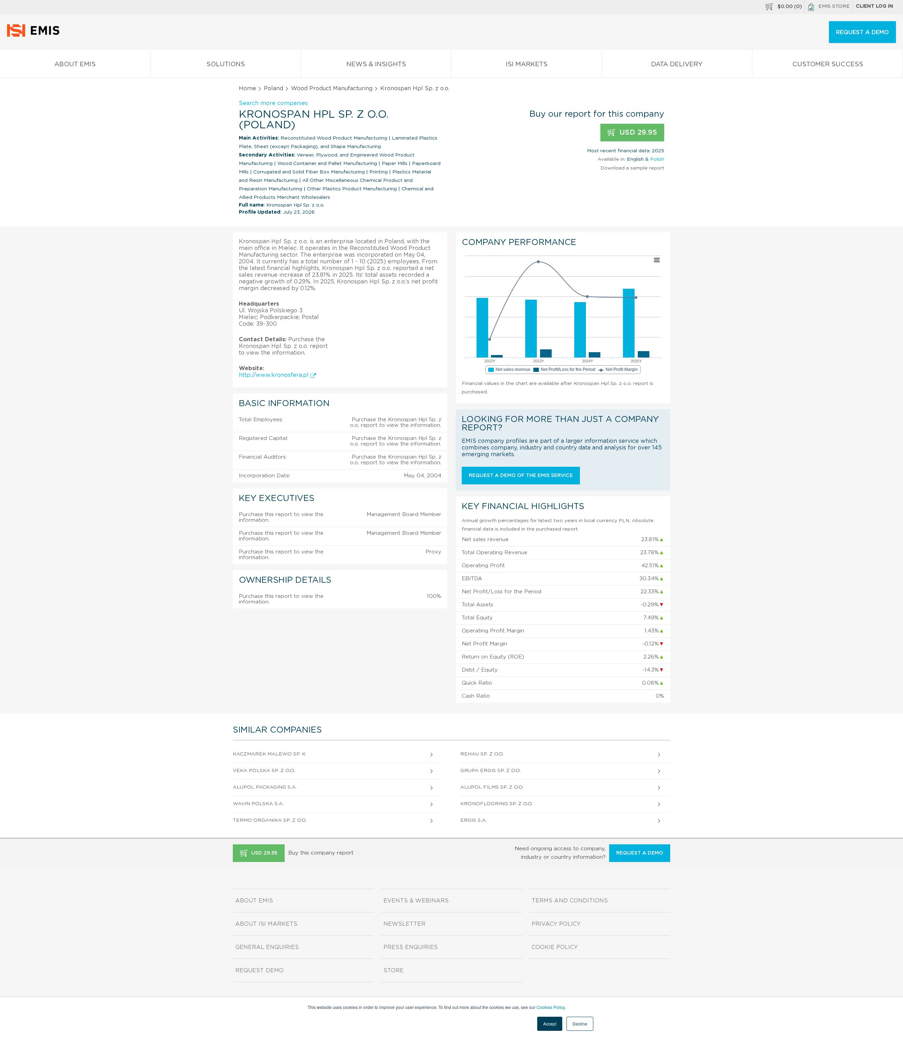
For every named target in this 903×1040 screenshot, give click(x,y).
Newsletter (404, 924)
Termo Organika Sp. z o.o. (270, 820)
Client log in (874, 6)
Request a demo (639, 853)
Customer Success (827, 64)
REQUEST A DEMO (862, 32)
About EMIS (75, 64)
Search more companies (273, 103)
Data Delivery (677, 64)
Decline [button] (579, 1024)
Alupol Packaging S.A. (265, 787)
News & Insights (376, 64)
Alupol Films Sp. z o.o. (491, 787)
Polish (657, 159)
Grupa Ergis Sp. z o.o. (490, 770)
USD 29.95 (637, 132)
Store (393, 970)
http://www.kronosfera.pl (274, 375)
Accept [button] (549, 1024)
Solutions (225, 64)
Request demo (259, 970)
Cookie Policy (555, 947)
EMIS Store (834, 6)
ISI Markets (526, 64)
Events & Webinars (416, 901)
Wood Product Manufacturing (331, 88)
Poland (273, 88)
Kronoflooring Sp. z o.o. (496, 803)
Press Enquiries (410, 947)
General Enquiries (267, 947)
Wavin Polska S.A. (258, 803)
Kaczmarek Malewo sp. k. (270, 754)
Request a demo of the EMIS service (521, 475)
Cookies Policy (551, 1007)
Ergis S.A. (473, 820)
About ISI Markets (266, 924)
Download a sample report (632, 168)
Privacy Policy (556, 924)
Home (247, 88)
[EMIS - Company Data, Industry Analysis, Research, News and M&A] (35, 35)
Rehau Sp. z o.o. (482, 754)
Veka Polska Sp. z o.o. (264, 770)
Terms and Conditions (570, 901)
